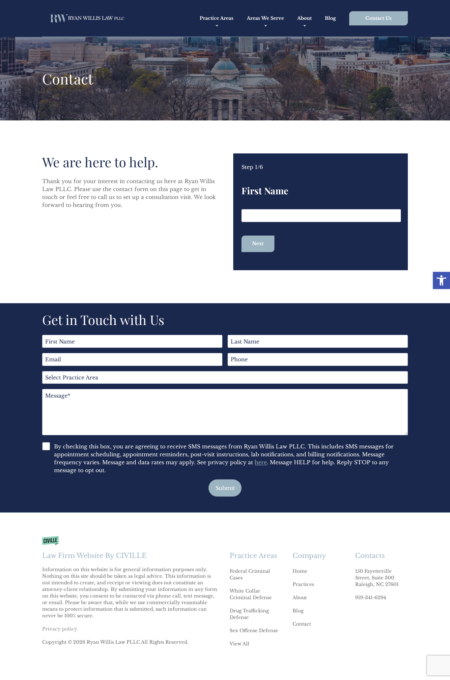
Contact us (378, 18)
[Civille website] (131, 548)
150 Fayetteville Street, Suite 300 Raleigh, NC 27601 (377, 577)
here (261, 462)
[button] (441, 280)
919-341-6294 (370, 597)
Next (258, 243)
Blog (330, 18)
